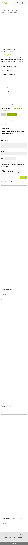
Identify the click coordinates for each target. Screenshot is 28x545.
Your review (4, 142)
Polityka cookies (7, 537)
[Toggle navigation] (22, 3)
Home (2, 10)
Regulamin (5, 534)
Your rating (3, 140)
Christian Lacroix (12, 10)
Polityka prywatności (18, 537)
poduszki (24, 120)
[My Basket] (17, 3)
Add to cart (11, 114)
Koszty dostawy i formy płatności (17, 534)
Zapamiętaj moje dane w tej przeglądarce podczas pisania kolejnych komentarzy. (12, 165)
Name (2, 151)
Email (2, 158)
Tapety (5, 10)
